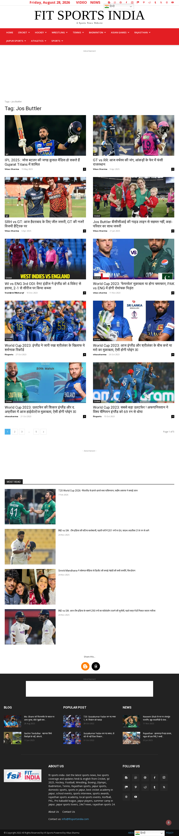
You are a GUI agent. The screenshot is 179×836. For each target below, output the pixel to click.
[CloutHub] (114, 2)
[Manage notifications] (168, 822)
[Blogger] (109, 2)
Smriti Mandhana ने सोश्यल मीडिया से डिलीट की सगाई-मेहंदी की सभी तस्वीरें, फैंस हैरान (96, 570)
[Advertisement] (89, 74)
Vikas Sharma (12, 169)
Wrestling (58, 32)
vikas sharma (100, 292)
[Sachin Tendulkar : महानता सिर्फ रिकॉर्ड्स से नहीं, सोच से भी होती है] (12, 738)
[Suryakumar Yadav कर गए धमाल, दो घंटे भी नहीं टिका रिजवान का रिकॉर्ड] (72, 738)
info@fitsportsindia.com (75, 819)
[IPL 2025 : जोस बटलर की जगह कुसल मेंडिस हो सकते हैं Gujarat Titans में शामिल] (45, 135)
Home (9, 32)
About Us (53, 811)
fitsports (9, 354)
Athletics (37, 40)
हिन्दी (112, 6)
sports (55, 40)
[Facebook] (126, 2)
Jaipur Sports (14, 40)
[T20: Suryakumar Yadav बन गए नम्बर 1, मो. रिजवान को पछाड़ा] (72, 721)
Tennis (77, 32)
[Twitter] (161, 2)
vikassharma (99, 354)
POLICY (169, 832)
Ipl (7, 154)
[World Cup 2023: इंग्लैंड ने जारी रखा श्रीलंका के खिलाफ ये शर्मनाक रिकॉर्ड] (45, 321)
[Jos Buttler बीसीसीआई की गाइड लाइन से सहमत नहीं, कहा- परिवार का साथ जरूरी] (133, 197)
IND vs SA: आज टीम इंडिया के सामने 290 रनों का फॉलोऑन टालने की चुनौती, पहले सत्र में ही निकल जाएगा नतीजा (106, 610)
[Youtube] (172, 2)
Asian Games (119, 32)
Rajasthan (141, 32)
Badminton (96, 32)
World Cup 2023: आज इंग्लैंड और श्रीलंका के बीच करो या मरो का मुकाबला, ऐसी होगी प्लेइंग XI (132, 347)
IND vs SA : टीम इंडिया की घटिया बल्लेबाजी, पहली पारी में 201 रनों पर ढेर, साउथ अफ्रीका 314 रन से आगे (103, 530)
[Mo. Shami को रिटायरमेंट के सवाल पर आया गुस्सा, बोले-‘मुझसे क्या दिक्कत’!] (12, 721)
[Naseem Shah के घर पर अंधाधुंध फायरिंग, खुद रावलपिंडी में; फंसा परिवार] (131, 721)
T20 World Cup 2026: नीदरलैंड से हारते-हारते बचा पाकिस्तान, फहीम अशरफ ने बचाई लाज (98, 490)
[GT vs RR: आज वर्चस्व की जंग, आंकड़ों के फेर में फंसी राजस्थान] (133, 135)
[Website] (166, 2)
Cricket (22, 32)
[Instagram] (132, 2)
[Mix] (138, 2)
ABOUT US (133, 832)
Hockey (39, 32)
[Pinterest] (143, 2)
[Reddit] (149, 2)
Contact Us (68, 811)
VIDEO (81, 2)
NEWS (95, 2)
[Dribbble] (120, 2)
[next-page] (43, 432)
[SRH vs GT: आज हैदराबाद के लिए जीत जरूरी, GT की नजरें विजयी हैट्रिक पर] (45, 197)
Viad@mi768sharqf (14, 292)
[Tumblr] (155, 2)
